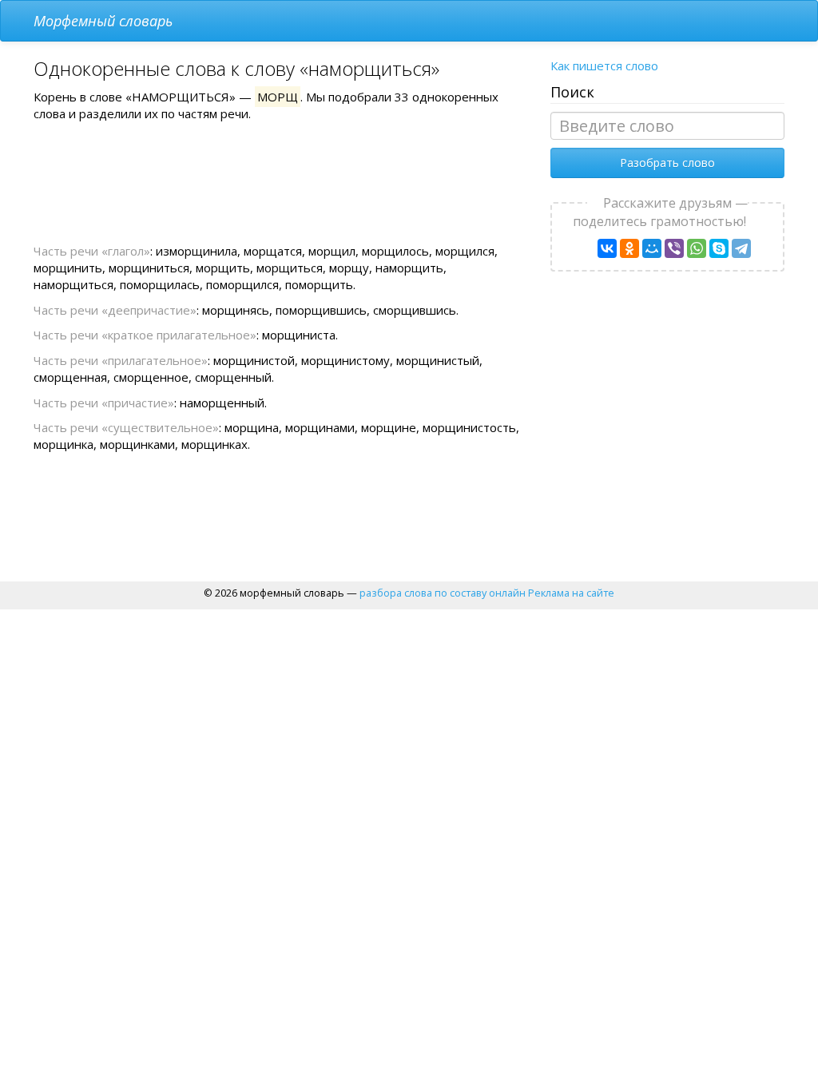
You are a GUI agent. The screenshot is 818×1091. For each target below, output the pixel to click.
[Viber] (674, 248)
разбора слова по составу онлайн (442, 592)
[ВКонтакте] (607, 248)
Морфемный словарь (103, 20)
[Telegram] (741, 248)
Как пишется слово (604, 65)
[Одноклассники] (629, 248)
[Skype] (719, 248)
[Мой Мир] (651, 248)
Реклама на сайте (571, 592)
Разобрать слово (667, 162)
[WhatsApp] (696, 248)
